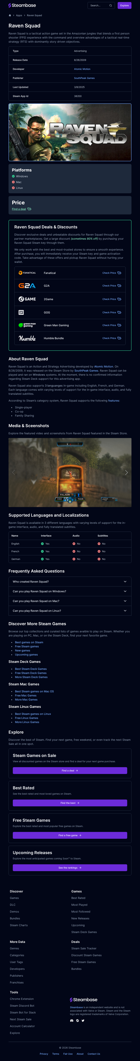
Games (14, 898)
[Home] (10, 15)
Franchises (17, 982)
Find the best (68, 802)
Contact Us (94, 1053)
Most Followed (80, 911)
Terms (55, 1053)
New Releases (80, 918)
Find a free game (68, 835)
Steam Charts (19, 925)
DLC (13, 904)
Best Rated (78, 898)
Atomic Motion (82, 68)
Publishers (16, 975)
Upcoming (78, 925)
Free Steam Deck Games (31, 673)
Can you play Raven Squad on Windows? (39, 591)
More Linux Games (27, 722)
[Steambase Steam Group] (77, 1020)
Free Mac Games (26, 695)
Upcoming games (26, 654)
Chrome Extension (22, 998)
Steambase (76, 1007)
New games (22, 650)
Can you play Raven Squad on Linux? (37, 610)
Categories (17, 955)
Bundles (15, 918)
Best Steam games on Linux (33, 714)
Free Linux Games (26, 718)
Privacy (44, 1053)
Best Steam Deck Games (31, 669)
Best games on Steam (29, 642)
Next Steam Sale (20, 1019)
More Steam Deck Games (31, 677)
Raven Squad (34, 15)
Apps (19, 15)
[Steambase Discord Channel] (71, 1020)
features (113, 400)
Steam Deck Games (84, 932)
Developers (17, 968)
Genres (14, 948)
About (80, 1053)
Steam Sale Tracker (83, 948)
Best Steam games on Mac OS (34, 691)
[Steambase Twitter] (83, 1020)
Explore (124, 5)
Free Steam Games (83, 962)
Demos (14, 911)
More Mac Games (26, 699)
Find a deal (68, 770)
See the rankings (68, 867)
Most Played (79, 904)
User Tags (16, 962)
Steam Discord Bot (22, 1005)
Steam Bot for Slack (23, 1012)
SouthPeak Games (84, 78)
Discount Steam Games (86, 955)
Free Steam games (27, 646)
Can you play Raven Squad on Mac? (36, 601)
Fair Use (68, 1053)
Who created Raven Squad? (31, 581)
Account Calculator (22, 1026)
